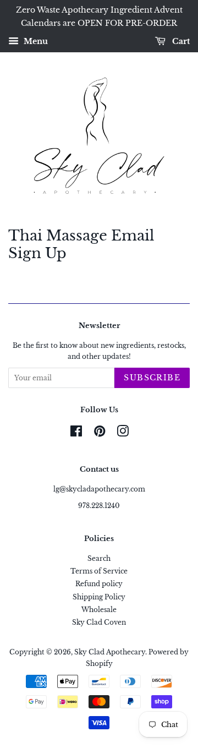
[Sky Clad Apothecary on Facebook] (76, 433)
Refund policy (99, 584)
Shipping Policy (99, 597)
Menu (34, 41)
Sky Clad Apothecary (109, 652)
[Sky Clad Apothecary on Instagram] (123, 433)
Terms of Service (99, 571)
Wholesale (99, 609)
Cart (180, 41)
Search (99, 558)
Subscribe (152, 378)
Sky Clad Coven (99, 622)
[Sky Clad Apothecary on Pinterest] (100, 433)
